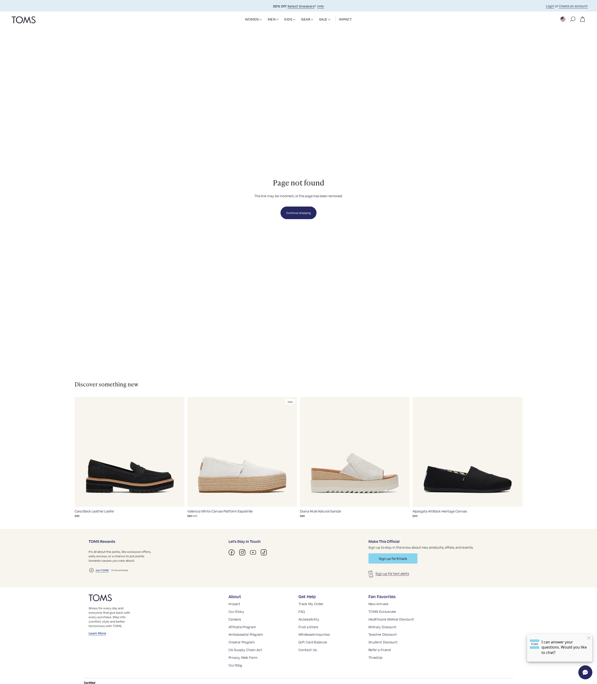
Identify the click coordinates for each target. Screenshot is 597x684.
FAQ (301, 611)
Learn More (97, 633)
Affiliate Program (242, 626)
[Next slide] (177, 452)
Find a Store (308, 626)
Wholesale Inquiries (314, 634)
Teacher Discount (382, 634)
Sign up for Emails (393, 558)
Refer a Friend (379, 649)
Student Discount (383, 642)
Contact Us (307, 649)
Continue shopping (298, 213)
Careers (235, 619)
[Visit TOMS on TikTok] (264, 552)
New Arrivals (378, 603)
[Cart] (582, 19)
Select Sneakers (301, 6)
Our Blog (235, 665)
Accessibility (308, 619)
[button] (261, 19)
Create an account (573, 6)
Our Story (236, 611)
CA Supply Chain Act (245, 649)
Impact (234, 603)
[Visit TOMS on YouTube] (253, 552)
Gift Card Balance (312, 642)
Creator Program (242, 642)
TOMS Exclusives (382, 611)
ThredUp (375, 657)
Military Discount (382, 626)
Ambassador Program (246, 634)
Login (550, 6)
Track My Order (310, 603)
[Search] (573, 19)
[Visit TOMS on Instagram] (242, 552)
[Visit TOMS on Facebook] (232, 552)
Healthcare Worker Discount (391, 619)
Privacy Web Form (243, 657)
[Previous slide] (82, 452)
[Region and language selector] (563, 19)
